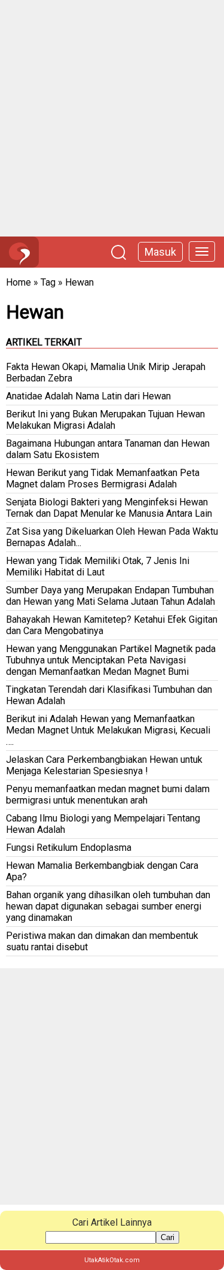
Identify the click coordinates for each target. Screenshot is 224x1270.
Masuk (160, 251)
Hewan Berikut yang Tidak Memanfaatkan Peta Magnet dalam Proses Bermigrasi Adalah (103, 478)
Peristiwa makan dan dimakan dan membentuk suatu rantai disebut (102, 941)
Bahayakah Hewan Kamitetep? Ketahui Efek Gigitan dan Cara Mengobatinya (111, 625)
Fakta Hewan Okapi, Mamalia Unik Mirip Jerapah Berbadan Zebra (105, 372)
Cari (167, 1237)
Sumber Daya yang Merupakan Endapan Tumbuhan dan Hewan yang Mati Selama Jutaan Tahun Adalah (110, 595)
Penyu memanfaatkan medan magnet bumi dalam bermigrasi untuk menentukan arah (108, 794)
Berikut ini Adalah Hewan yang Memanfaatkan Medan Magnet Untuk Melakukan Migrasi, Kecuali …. (108, 730)
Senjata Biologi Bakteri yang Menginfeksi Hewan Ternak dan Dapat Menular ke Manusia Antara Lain (109, 507)
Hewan (79, 282)
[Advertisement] (112, 118)
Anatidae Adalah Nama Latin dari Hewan (88, 396)
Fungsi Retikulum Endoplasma (68, 847)
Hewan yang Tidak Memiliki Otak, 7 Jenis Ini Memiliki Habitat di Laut (97, 566)
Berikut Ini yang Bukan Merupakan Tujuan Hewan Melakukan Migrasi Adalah (105, 419)
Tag (48, 282)
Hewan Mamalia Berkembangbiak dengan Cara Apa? (102, 871)
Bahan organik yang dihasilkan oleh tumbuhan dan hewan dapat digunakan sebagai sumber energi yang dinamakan (108, 906)
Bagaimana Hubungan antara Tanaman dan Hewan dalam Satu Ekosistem (108, 449)
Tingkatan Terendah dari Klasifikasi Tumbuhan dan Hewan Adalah (109, 695)
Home (18, 282)
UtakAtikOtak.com (112, 1260)
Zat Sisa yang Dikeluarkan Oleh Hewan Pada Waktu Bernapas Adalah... (112, 537)
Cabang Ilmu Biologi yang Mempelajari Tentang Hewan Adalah (103, 824)
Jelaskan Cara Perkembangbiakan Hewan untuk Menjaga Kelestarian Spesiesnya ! (104, 765)
